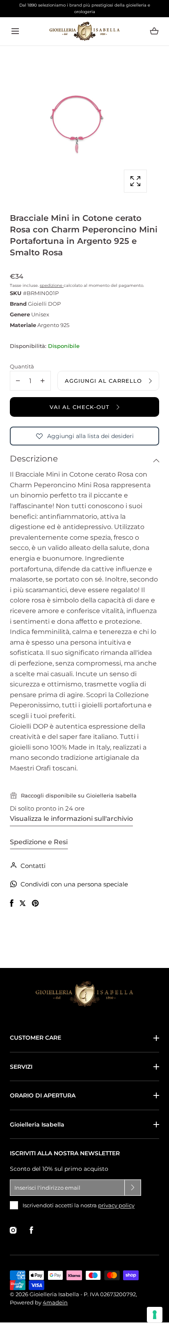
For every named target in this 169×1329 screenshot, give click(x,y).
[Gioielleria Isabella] (84, 31)
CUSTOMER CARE (35, 1037)
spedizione (52, 285)
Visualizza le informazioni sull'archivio (71, 818)
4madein (55, 1302)
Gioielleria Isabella (37, 1124)
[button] (15, 31)
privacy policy (116, 1205)
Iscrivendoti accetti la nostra (79, 1205)
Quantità (22, 366)
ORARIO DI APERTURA (42, 1095)
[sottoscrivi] (133, 1187)
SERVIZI (21, 1066)
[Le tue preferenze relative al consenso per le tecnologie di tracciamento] (154, 1314)
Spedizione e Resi (39, 842)
